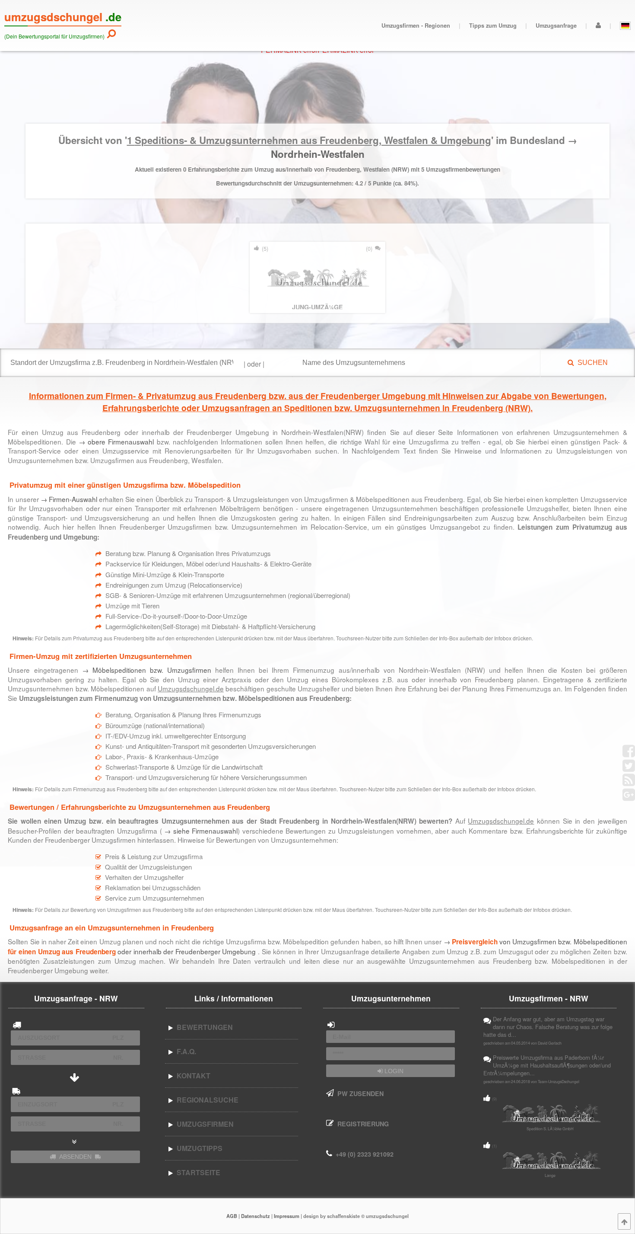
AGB (231, 1215)
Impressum (286, 1215)
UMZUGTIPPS (197, 1148)
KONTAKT (191, 1076)
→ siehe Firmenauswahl (200, 830)
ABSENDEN (75, 1156)
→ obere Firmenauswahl (116, 441)
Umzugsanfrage (556, 25)
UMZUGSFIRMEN (203, 1124)
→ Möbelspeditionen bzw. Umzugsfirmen (146, 670)
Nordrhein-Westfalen (318, 154)
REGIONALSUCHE (205, 1100)
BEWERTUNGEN (203, 1027)
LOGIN (393, 1071)
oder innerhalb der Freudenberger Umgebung (147, 951)
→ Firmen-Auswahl (69, 499)
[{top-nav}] (624, 1221)
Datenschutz (255, 1215)
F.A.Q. (184, 1051)
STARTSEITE (196, 1172)
